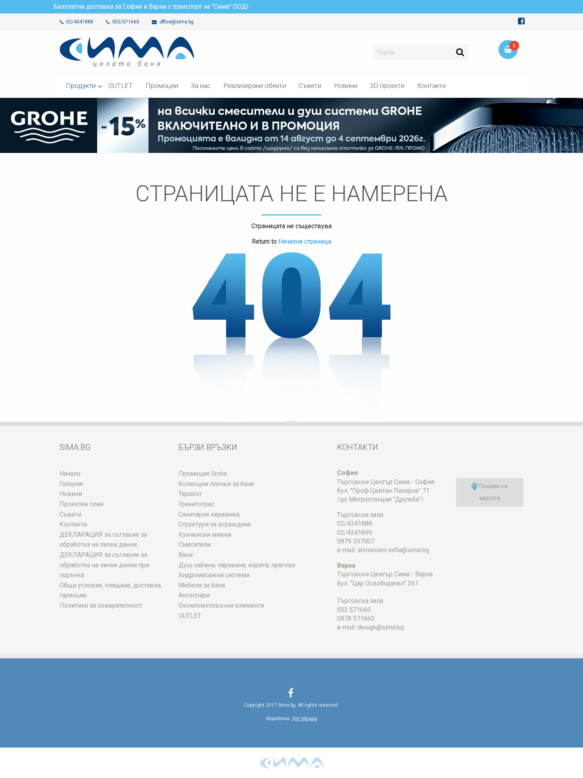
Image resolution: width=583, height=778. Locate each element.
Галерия (71, 484)
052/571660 (125, 22)
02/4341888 (79, 22)
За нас (201, 86)
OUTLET (120, 86)
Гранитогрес (196, 504)
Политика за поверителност (100, 605)
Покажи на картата (493, 492)
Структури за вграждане (214, 524)
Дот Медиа (304, 718)
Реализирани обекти (254, 86)
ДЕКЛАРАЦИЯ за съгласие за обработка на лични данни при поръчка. (104, 565)
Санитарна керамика (209, 514)
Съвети (310, 86)
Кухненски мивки (204, 534)
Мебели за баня (201, 585)
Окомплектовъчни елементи (221, 605)
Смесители (194, 544)
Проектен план (81, 504)
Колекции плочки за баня (216, 484)
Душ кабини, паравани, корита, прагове (236, 565)
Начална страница (304, 241)
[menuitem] (80, 85)
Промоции (162, 86)
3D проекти (387, 86)
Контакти (431, 86)
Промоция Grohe (202, 473)
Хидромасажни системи (213, 575)
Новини (345, 86)
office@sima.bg (176, 22)
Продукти (81, 86)
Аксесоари (194, 595)
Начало (70, 473)
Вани (185, 555)
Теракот (190, 494)
